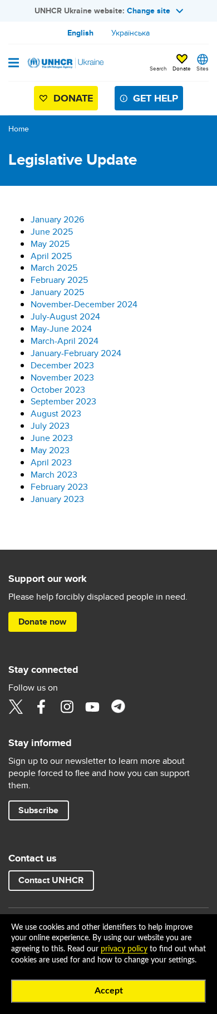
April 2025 (51, 256)
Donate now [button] (42, 621)
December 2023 (62, 365)
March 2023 (54, 474)
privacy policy (124, 949)
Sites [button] (202, 68)
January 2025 (57, 292)
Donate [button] (181, 68)
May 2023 (50, 450)
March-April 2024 (64, 340)
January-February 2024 (76, 353)
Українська (130, 32)
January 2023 (57, 499)
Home (18, 128)
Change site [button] (148, 10)
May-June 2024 (61, 328)
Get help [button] (155, 98)
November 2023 (62, 377)
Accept (109, 990)
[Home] (65, 63)
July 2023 (50, 425)
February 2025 (59, 279)
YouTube (92, 706)
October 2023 (58, 389)
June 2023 (52, 438)
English (80, 32)
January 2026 (57, 219)
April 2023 (51, 462)
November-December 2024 (84, 304)
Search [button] (158, 68)
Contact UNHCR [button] (50, 880)
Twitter (15, 706)
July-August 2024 (65, 316)
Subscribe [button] (38, 810)
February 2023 (59, 486)
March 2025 (54, 267)
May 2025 (50, 243)
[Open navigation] (13, 64)
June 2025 (52, 231)
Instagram (67, 706)
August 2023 (56, 413)
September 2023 (63, 401)
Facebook (41, 706)
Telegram (118, 706)
